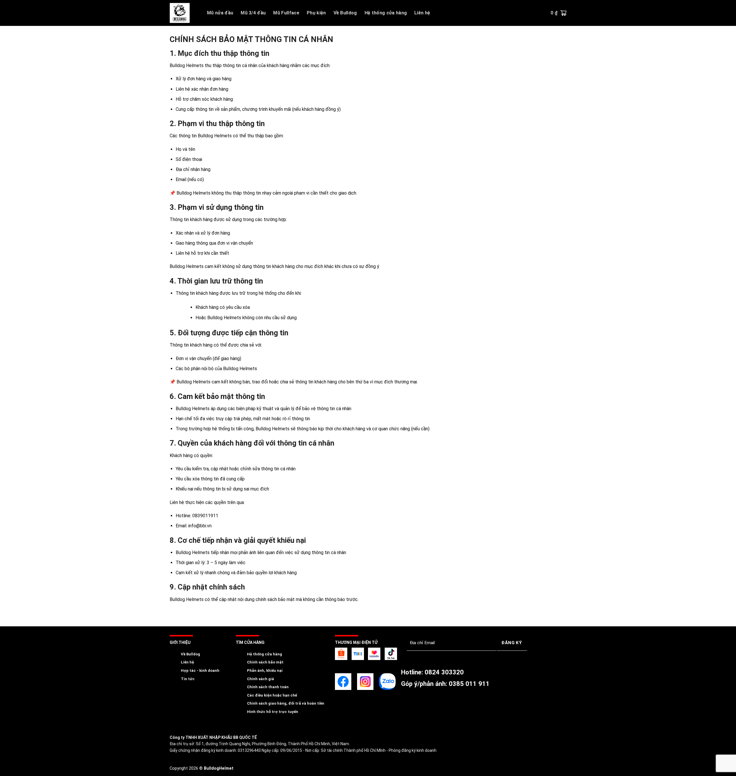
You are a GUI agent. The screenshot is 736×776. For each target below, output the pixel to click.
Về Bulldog (345, 13)
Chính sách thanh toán (268, 687)
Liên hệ (422, 13)
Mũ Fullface (286, 13)
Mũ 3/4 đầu (253, 13)
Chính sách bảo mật (265, 662)
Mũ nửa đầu (220, 13)
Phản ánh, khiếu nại (265, 670)
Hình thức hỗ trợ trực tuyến (272, 712)
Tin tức (188, 679)
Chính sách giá (260, 679)
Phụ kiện (316, 13)
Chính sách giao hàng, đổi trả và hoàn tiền (285, 703)
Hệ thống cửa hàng (386, 13)
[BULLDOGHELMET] (184, 13)
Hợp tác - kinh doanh (200, 670)
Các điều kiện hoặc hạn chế (272, 695)
